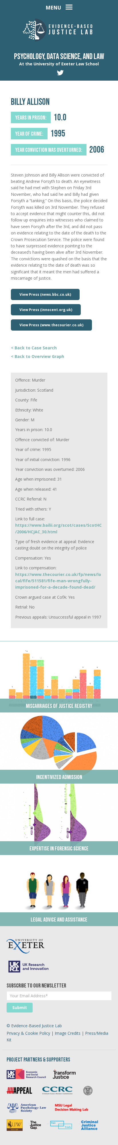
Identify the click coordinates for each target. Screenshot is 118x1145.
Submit (19, 1007)
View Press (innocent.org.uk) (45, 309)
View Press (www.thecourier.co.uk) (51, 325)
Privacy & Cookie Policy (28, 1033)
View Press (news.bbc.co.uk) (45, 294)
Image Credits (67, 1033)
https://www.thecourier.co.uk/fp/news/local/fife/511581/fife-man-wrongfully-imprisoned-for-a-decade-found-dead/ (58, 581)
